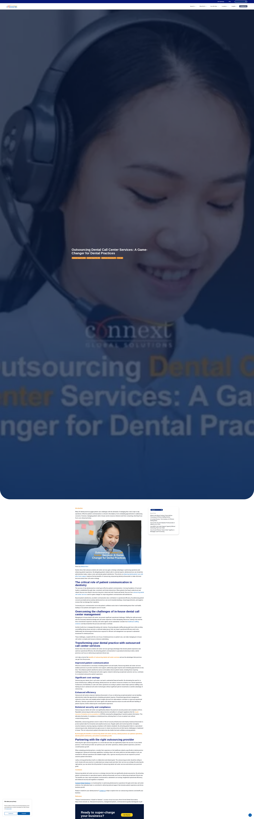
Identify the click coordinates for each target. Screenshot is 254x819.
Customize (10, 813)
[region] (17, 807)
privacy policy (9, 808)
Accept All (24, 813)
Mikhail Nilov (84, 566)
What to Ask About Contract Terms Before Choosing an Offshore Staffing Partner (161, 516)
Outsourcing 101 (112, 258)
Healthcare (104, 258)
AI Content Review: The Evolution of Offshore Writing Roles (162, 519)
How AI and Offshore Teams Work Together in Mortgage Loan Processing (162, 530)
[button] (127, 815)
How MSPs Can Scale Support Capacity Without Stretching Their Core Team (162, 527)
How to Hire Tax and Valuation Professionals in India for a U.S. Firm (162, 523)
